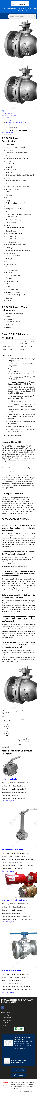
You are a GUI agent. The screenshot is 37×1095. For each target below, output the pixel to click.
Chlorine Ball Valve (10, 779)
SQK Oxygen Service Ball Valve (14, 900)
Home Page (6, 1015)
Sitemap (5, 1025)
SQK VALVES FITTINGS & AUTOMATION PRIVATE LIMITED (20, 10)
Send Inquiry (8, 113)
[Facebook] (2, 1009)
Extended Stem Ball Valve (12, 849)
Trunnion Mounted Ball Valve (16, 122)
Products (9, 120)
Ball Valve (9, 125)
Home (8, 118)
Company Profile (8, 1017)
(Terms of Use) (29, 1084)
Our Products (7, 1020)
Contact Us (6, 1023)
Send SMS (20, 1075)
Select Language (24, 1091)
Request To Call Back (9, 116)
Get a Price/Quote (8, 132)
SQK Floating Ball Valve (11, 970)
